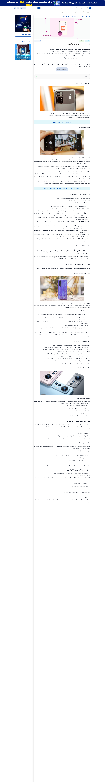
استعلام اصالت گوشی (62, 69)
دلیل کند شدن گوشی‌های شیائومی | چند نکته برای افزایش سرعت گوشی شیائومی (59, 188)
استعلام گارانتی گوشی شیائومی (59, 122)
